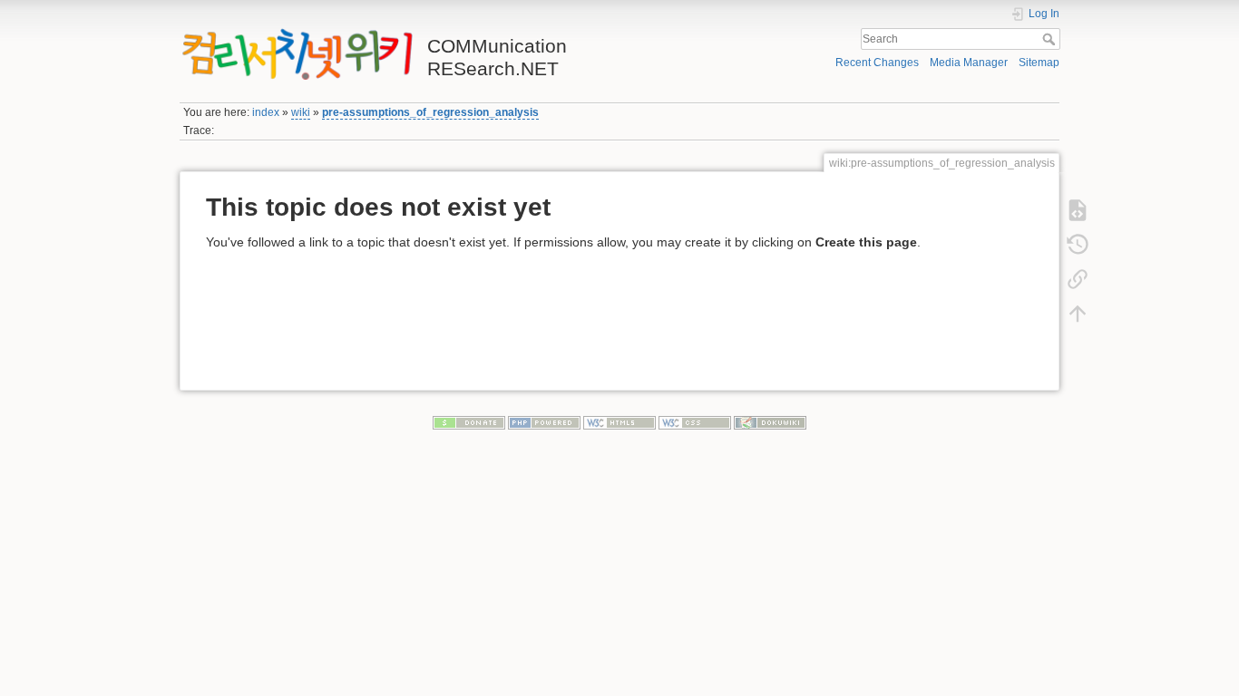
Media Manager (969, 62)
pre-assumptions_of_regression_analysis (430, 112)
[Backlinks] (1077, 278)
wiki (300, 112)
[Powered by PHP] (544, 421)
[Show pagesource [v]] (1077, 209)
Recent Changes (877, 62)
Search (1050, 39)
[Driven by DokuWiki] (770, 421)
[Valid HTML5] (619, 421)
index (265, 112)
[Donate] (469, 421)
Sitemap (1039, 62)
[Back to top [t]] (1077, 312)
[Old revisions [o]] (1077, 244)
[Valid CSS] (695, 421)
